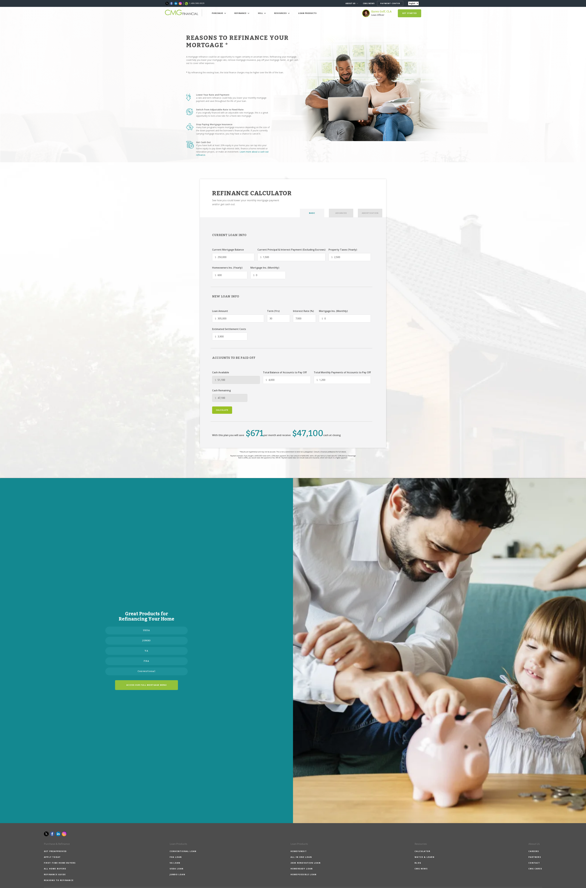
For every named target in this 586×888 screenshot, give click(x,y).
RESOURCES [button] (280, 13)
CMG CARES (535, 868)
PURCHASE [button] (218, 13)
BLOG (418, 863)
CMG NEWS (369, 3)
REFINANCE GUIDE (55, 874)
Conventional (146, 671)
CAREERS (533, 851)
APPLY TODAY (52, 857)
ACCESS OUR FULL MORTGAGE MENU (146, 685)
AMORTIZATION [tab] (370, 213)
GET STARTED (409, 13)
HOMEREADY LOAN (302, 868)
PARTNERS (534, 857)
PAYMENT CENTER (390, 3)
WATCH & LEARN (424, 857)
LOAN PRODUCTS (307, 13)
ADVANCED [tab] (341, 213)
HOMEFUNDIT (299, 851)
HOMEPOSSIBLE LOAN (304, 874)
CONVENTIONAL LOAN (183, 851)
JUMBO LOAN (177, 874)
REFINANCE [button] (240, 13)
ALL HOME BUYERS (55, 868)
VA (146, 651)
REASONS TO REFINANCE (59, 880)
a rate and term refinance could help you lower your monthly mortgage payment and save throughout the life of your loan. (231, 99)
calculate (222, 410)
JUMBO (146, 641)
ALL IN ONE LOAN (301, 857)
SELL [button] (261, 13)
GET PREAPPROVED (55, 851)
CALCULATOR (422, 851)
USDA (146, 630)
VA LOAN (175, 863)
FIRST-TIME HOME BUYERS (60, 863)
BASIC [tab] (312, 213)
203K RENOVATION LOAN (306, 863)
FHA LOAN (176, 857)
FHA (146, 661)
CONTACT (534, 863)
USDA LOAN (177, 868)
